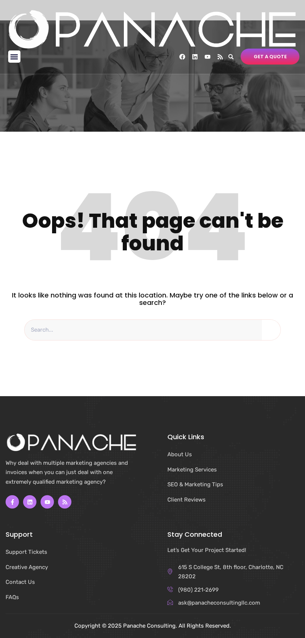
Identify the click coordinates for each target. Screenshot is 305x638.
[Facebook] (182, 57)
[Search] (271, 330)
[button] (14, 56)
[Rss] (220, 57)
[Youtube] (208, 57)
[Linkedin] (195, 57)
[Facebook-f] (12, 502)
